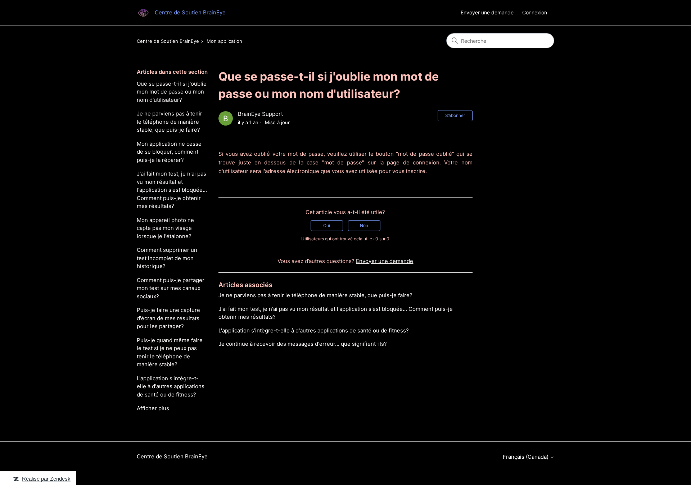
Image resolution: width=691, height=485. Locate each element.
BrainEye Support (260, 113)
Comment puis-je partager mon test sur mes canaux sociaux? (170, 288)
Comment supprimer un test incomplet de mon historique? (167, 257)
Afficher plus (153, 408)
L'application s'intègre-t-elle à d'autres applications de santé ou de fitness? (170, 386)
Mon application (224, 41)
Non (364, 225)
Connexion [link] (534, 12)
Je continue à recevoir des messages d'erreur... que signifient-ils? (302, 343)
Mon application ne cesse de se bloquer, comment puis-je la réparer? (169, 151)
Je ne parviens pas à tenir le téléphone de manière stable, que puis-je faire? (169, 121)
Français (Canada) (526, 457)
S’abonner (455, 115)
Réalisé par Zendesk (46, 479)
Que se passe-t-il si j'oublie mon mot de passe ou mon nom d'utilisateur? (172, 91)
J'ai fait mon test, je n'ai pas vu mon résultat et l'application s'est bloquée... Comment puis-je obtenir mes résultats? (172, 189)
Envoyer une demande (487, 12)
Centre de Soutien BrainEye (168, 41)
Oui (326, 225)
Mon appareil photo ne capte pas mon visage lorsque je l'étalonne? (165, 228)
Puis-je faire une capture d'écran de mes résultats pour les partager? (168, 318)
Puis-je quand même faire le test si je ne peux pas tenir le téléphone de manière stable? (170, 352)
